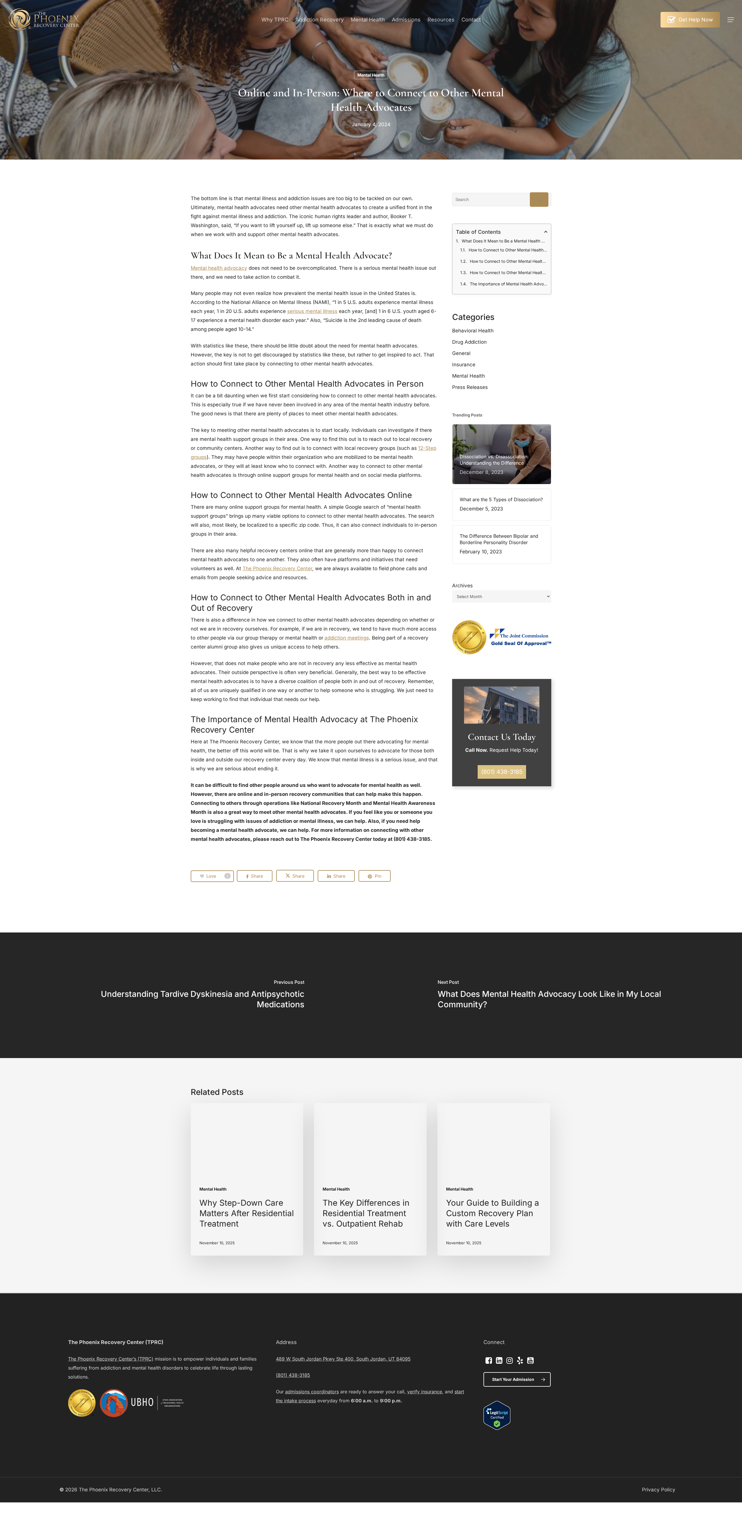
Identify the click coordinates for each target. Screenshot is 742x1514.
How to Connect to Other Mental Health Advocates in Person (508, 249)
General (461, 353)
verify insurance (424, 1392)
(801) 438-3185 (293, 1375)
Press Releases (470, 387)
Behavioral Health (473, 331)
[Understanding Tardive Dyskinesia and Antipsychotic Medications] (185, 995)
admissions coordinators (312, 1392)
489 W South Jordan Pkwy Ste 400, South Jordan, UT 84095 (343, 1359)
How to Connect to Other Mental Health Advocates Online (509, 261)
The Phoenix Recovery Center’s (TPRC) (110, 1359)
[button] (731, 20)
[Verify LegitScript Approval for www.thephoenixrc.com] (496, 1428)
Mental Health (371, 75)
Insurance (463, 364)
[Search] (539, 199)
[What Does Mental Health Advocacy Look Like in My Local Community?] (556, 995)
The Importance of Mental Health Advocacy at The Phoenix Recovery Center (509, 283)
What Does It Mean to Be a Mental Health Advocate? (505, 240)
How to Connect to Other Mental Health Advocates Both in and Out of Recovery (509, 272)
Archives (462, 585)
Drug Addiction (469, 342)
